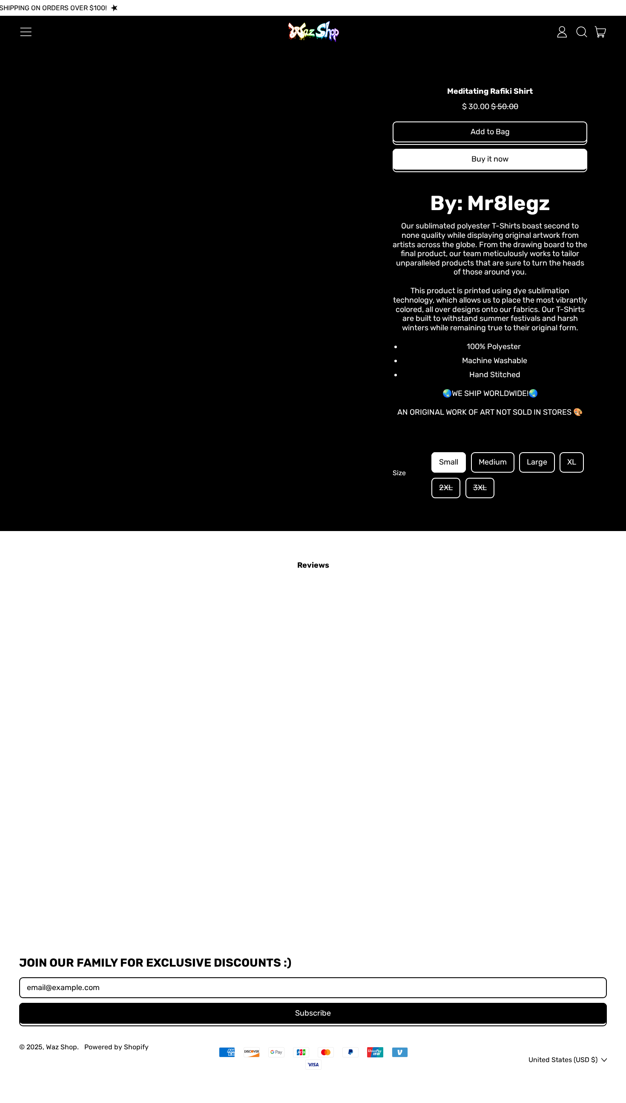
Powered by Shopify (116, 1047)
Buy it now (489, 159)
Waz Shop (61, 1047)
